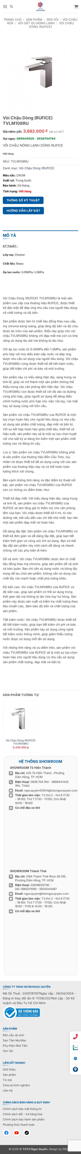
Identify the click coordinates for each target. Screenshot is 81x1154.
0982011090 (29, 889)
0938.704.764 (40, 782)
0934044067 (48, 889)
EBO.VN (68, 1149)
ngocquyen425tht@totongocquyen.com (51, 790)
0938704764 (46, 138)
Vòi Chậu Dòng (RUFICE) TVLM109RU (21, 742)
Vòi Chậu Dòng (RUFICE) (51, 25)
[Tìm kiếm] (11, 6)
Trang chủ (13, 19)
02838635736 (40, 885)
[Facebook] (6, 1132)
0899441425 (25, 138)
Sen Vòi (52, 19)
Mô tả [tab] (9, 235)
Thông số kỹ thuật (23, 200)
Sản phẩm (34, 19)
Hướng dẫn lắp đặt (23, 210)
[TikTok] (26, 1132)
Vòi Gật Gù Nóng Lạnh (36, 23)
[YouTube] (16, 1132)
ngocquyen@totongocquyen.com (46, 893)
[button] (5, 6)
